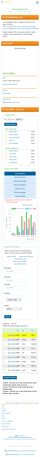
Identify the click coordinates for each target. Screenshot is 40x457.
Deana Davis (13, 159)
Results (3, 408)
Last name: (7, 284)
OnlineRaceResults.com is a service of (20, 439)
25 (23, 326)
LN (32, 331)
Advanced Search (6, 413)
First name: (7, 277)
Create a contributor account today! (20, 11)
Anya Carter (12, 156)
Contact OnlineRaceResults (8, 429)
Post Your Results (6, 423)
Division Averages (20, 192)
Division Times (20, 188)
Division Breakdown (20, 185)
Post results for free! (20, 9)
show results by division (26, 256)
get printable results (20, 264)
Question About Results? (10, 84)
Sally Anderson (13, 151)
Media (3, 416)
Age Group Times (20, 177)
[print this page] (11, 403)
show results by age (20, 259)
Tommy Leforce (13, 134)
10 (21, 326)
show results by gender (20, 261)
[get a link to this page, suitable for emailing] (27, 403)
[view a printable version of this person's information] (10, 335)
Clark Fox (12, 140)
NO (18, 331)
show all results (11, 256)
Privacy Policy (5, 426)
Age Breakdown (20, 173)
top (5, 119)
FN (23, 331)
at (13, 119)
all (26, 326)
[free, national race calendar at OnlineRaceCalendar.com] (20, 454)
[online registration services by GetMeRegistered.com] (20, 450)
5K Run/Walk (7, 93)
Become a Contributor (7, 421)
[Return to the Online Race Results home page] (6, 1)
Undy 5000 (8, 43)
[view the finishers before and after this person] (15, 335)
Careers (4, 418)
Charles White (13, 131)
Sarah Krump (13, 162)
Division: (6, 305)
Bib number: (7, 268)
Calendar (4, 410)
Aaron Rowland (13, 143)
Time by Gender (20, 196)
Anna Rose (12, 153)
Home (3, 405)
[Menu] (37, 2)
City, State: (7, 293)
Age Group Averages (20, 181)
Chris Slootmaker (14, 137)
